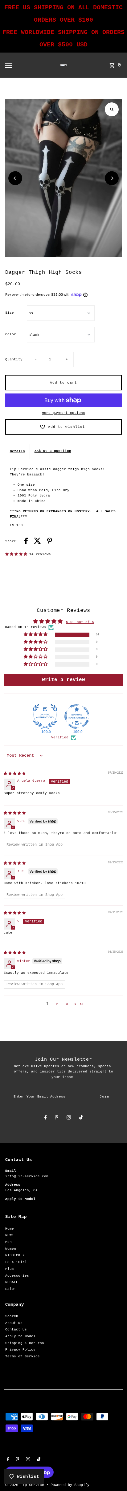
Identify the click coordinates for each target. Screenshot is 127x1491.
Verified (59, 737)
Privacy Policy (20, 1349)
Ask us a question (53, 451)
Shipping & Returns (24, 1343)
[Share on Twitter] (37, 542)
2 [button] (57, 1004)
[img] (15, 774)
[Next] (112, 178)
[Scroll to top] (114, 1475)
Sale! (10, 1289)
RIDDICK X (15, 1255)
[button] (17, 554)
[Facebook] (45, 1118)
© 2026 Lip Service (25, 1485)
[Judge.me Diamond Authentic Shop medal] (45, 716)
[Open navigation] (21, 65)
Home (9, 1229)
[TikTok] (81, 1118)
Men (8, 1242)
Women (10, 1249)
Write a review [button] (63, 680)
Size (9, 313)
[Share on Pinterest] (49, 542)
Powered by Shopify (70, 1485)
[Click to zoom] (112, 109)
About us (14, 1323)
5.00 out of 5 (80, 622)
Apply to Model (20, 1336)
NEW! (9, 1235)
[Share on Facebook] (26, 542)
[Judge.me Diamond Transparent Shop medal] (76, 716)
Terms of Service (22, 1356)
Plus (9, 1269)
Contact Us (16, 1329)
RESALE (11, 1282)
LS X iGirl (16, 1262)
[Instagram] (69, 1118)
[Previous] (15, 178)
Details (17, 451)
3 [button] (67, 1004)
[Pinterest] (56, 1118)
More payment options (63, 413)
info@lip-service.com (26, 1176)
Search (11, 1316)
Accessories (17, 1276)
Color (10, 334)
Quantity (14, 359)
